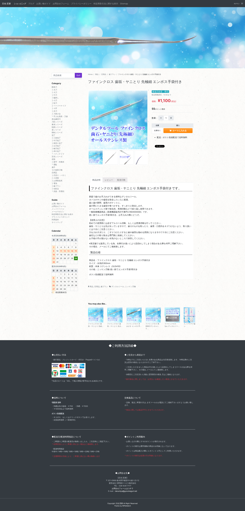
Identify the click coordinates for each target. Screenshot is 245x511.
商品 (97, 74)
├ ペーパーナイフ (59, 106)
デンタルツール (118, 286)
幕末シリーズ (57, 124)
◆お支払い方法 (59, 355)
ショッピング (20, 3)
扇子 (53, 167)
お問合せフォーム (61, 3)
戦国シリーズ (57, 127)
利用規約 (55, 219)
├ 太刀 (54, 90)
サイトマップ (57, 222)
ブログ (31, 3)
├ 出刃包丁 (56, 146)
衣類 (53, 159)
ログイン (237, 3)
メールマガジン (58, 211)
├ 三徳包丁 (56, 138)
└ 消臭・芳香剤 (58, 191)
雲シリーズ (56, 130)
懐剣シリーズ (57, 132)
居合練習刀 (56, 119)
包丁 (53, 135)
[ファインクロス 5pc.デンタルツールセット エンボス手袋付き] (172, 314)
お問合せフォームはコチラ (122, 488)
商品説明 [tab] (96, 180)
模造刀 (54, 87)
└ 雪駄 (54, 164)
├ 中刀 (54, 95)
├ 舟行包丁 (56, 151)
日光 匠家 (6, 3)
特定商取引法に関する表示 (106, 3)
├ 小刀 (54, 100)
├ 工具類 (55, 178)
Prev (85, 120)
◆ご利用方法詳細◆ (123, 346)
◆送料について (59, 397)
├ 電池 (54, 183)
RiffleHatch (126, 506)
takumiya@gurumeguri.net (126, 491)
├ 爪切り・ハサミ (59, 175)
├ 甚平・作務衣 (58, 162)
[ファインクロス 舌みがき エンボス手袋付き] (134, 314)
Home (90, 74)
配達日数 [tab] (121, 180)
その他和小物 (57, 170)
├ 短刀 (54, 103)
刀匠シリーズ (57, 122)
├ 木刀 (54, 111)
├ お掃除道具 (57, 181)
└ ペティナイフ (58, 154)
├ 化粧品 (55, 189)
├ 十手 (54, 108)
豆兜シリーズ (57, 156)
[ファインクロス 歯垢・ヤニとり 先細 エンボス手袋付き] (95, 314)
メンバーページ (58, 209)
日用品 (103, 74)
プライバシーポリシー (81, 3)
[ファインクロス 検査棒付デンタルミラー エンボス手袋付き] (153, 314)
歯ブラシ (112, 74)
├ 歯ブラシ (56, 186)
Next (150, 120)
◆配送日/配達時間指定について (66, 436)
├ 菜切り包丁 (57, 143)
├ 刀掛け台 (56, 114)
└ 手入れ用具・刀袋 (60, 116)
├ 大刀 (54, 92)
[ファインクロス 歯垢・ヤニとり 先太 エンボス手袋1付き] (114, 314)
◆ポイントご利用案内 (134, 436)
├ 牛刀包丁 (56, 140)
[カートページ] (241, 3)
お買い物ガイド (43, 3)
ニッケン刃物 (130, 286)
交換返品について (132, 397)
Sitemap (124, 3)
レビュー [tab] (109, 180)
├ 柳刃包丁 (56, 148)
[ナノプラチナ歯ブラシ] (191, 314)
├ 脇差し (55, 98)
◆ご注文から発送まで (134, 355)
